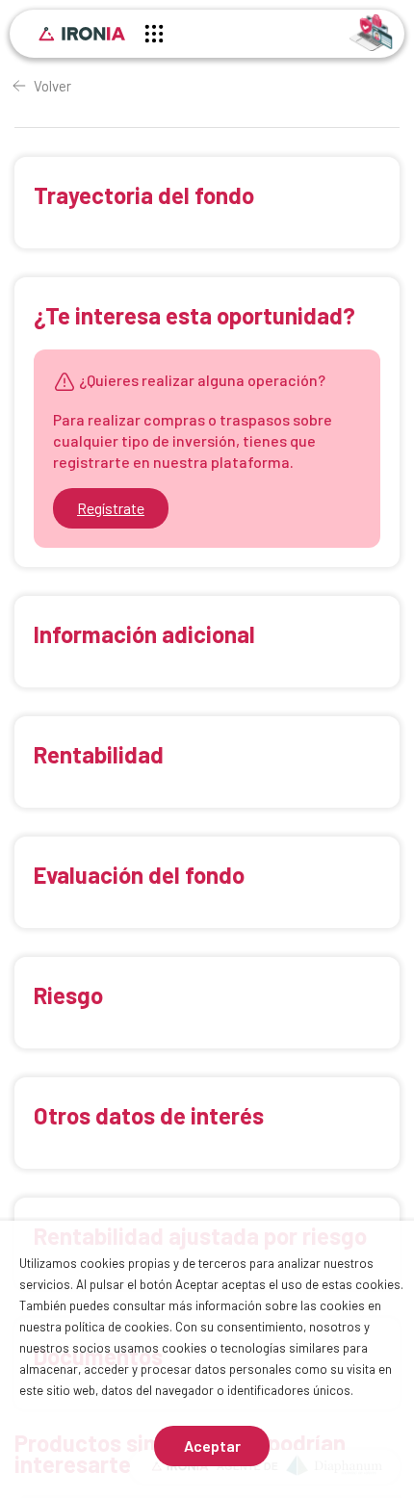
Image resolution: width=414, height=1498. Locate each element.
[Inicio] (81, 34)
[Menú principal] (154, 36)
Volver (52, 85)
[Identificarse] (371, 31)
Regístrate (110, 508)
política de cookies (117, 1326)
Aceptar (212, 1445)
